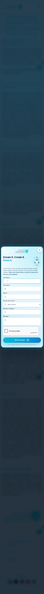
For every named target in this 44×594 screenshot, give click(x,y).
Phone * (5, 293)
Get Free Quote (20, 340)
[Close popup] (40, 250)
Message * (6, 316)
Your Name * (6, 277)
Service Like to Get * (9, 300)
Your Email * (6, 285)
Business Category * (9, 308)
